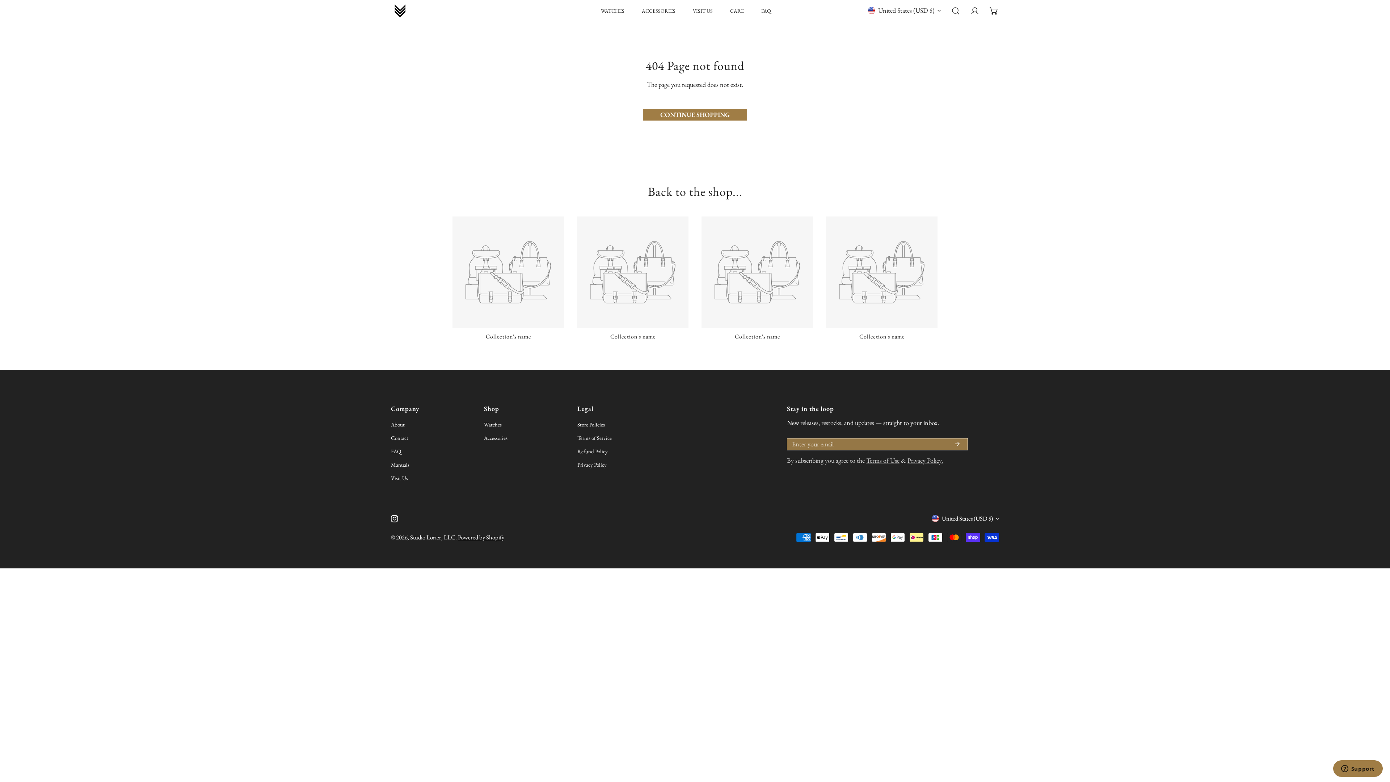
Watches (493, 424)
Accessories (495, 437)
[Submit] (957, 444)
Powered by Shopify (481, 537)
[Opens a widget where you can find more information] (1358, 769)
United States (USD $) (906, 10)
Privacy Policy (592, 464)
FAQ (396, 451)
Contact (399, 437)
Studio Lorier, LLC (432, 537)
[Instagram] (394, 519)
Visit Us (399, 478)
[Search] (955, 11)
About (398, 424)
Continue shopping (695, 114)
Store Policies (591, 424)
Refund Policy (592, 451)
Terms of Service (594, 437)
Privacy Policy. (925, 460)
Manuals (400, 464)
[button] (993, 11)
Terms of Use (883, 460)
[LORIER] (400, 11)
